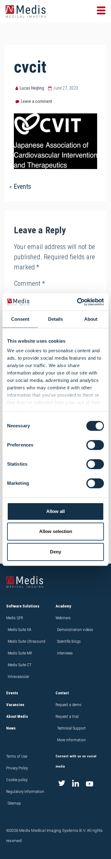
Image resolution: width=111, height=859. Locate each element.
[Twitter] (61, 784)
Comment (29, 283)
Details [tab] (55, 319)
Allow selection (55, 531)
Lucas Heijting (32, 88)
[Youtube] (89, 784)
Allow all (55, 511)
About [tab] (90, 319)
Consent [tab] (20, 319)
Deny (55, 551)
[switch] (95, 445)
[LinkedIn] (75, 784)
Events (22, 186)
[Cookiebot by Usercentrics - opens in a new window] (78, 302)
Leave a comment (36, 101)
